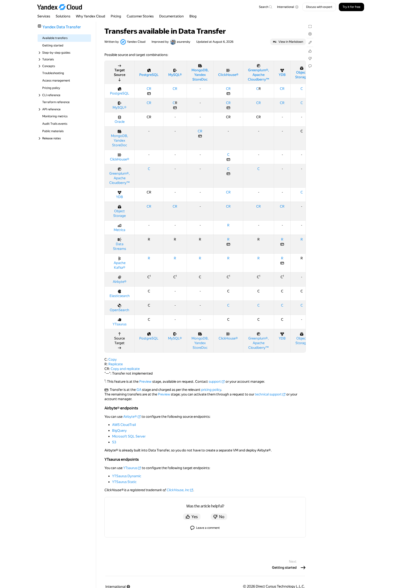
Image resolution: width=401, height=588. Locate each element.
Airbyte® (119, 282)
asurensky (183, 41)
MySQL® (175, 75)
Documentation (171, 16)
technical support (268, 394)
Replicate (115, 364)
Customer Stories (140, 16)
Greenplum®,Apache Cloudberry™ (258, 75)
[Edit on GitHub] (310, 42)
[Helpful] (310, 51)
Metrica (119, 230)
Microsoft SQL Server (129, 436)
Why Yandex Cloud (90, 16)
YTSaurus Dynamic (126, 476)
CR (149, 89)
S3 (114, 442)
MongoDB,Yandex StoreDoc (200, 75)
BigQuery (119, 430)
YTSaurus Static (124, 482)
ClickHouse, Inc (178, 490)
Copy (112, 359)
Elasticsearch (120, 296)
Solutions (63, 16)
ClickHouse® (228, 75)
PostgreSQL (148, 75)
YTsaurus (119, 324)
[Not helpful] (310, 58)
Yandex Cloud (136, 41)
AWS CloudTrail (124, 425)
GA (138, 390)
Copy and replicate (125, 369)
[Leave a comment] (310, 66)
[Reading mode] (310, 26)
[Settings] (310, 34)
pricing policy (211, 390)
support (215, 381)
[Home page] (62, 6)
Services (43, 16)
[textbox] (265, 7)
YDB (282, 75)
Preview (145, 381)
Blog (193, 16)
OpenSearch (119, 310)
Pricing (116, 16)
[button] (288, 7)
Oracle (120, 122)
